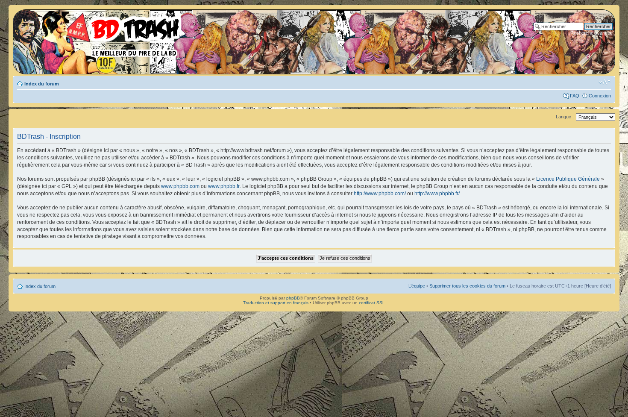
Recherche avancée (591, 32)
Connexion (600, 95)
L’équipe (416, 285)
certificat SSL (372, 302)
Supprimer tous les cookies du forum (467, 285)
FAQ (574, 95)
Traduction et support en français (275, 302)
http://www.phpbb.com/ (380, 194)
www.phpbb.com (180, 186)
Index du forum (41, 83)
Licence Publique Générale (568, 179)
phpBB (293, 298)
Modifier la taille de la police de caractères (605, 82)
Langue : (565, 116)
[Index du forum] (100, 34)
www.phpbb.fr (224, 186)
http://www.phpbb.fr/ (437, 194)
